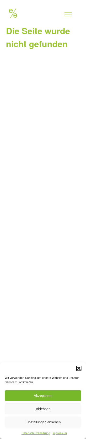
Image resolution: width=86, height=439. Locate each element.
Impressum (60, 433)
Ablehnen (43, 409)
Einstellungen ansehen (43, 422)
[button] (78, 368)
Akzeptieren (43, 396)
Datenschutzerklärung (36, 433)
